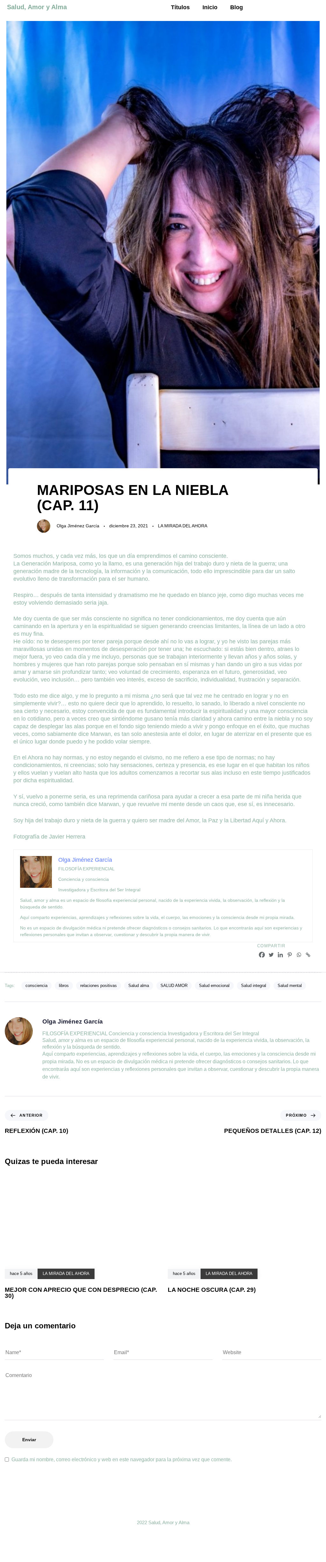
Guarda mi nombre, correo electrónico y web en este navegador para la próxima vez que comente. (121, 1459)
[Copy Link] (308, 955)
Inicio (209, 7)
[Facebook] (262, 955)
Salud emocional (214, 985)
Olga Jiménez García (78, 525)
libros (64, 985)
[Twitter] (271, 955)
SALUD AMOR (174, 985)
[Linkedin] (280, 955)
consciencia (36, 985)
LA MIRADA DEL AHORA (182, 525)
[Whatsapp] (299, 955)
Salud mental (290, 985)
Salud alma (138, 985)
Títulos (180, 7)
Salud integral (253, 985)
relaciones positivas (98, 985)
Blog (236, 7)
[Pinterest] (290, 955)
